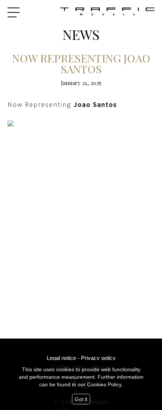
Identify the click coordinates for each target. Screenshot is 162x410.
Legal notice (61, 358)
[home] (107, 12)
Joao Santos (95, 104)
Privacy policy (98, 358)
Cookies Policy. (105, 384)
